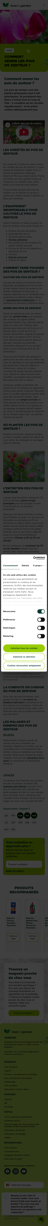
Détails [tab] (25, 565)
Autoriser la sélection (24, 656)
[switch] (41, 620)
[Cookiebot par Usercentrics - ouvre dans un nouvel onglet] (34, 558)
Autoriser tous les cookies (24, 648)
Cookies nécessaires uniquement (24, 665)
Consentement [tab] (10, 565)
